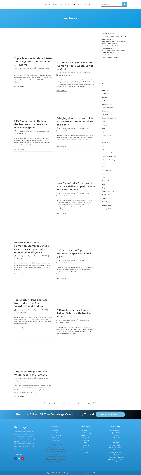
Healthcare (105, 139)
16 (89, 403)
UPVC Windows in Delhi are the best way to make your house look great (31, 124)
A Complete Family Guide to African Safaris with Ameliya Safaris (74, 313)
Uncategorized (106, 209)
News (104, 174)
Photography (106, 181)
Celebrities (105, 90)
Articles (55, 4)
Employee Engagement (109, 118)
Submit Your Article (68, 4)
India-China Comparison (109, 156)
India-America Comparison (110, 153)
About (80, 4)
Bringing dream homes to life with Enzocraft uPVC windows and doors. (75, 121)
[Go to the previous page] (44, 403)
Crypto (104, 100)
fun (103, 132)
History (104, 146)
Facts (103, 121)
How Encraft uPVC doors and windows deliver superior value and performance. (75, 186)
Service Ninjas (93, 473)
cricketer (105, 97)
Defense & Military (107, 104)
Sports (104, 198)
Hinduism (105, 142)
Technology (105, 202)
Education (19, 71)
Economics (105, 111)
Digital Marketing (64, 75)
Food (103, 128)
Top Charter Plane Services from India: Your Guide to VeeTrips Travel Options (30, 303)
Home (47, 4)
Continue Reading (19, 86)
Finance (104, 125)
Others (104, 177)
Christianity (105, 93)
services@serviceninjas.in (24, 68)
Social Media (106, 195)
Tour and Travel (21, 312)
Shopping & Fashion (108, 191)
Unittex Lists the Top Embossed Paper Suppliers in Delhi (74, 253)
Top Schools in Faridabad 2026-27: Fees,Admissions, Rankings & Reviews (33, 61)
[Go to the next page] (94, 403)
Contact (88, 4)
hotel (103, 149)
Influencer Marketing (108, 160)
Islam (103, 163)
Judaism (104, 167)
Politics (104, 184)
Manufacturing (21, 133)
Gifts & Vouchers (107, 135)
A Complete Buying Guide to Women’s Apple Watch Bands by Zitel (74, 65)
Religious (105, 188)
